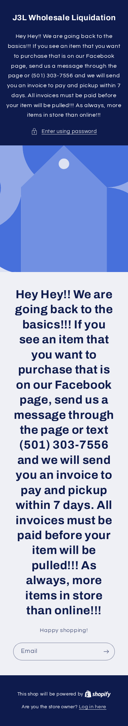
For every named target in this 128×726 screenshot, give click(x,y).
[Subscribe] (106, 651)
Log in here (92, 706)
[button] (64, 131)
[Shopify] (98, 694)
